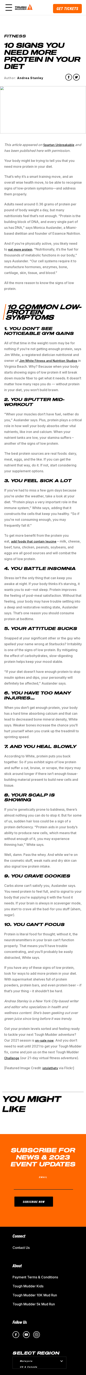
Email (43, 1177)
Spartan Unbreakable (58, 145)
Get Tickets (67, 8)
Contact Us (21, 1248)
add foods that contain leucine (33, 541)
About (17, 1265)
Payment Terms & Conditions (35, 1277)
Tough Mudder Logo (24, 7)
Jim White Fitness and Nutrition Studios (48, 360)
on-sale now (44, 1040)
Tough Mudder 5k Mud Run (34, 1304)
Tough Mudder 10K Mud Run (35, 1295)
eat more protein (20, 249)
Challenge (11, 1058)
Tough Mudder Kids (28, 1286)
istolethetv (50, 1068)
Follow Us (20, 1322)
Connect (19, 1235)
